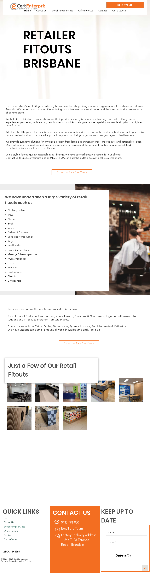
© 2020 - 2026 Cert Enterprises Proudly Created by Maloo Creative (16, 560)
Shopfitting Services (14, 526)
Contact (8, 535)
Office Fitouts (11, 530)
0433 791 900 (57, 157)
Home (7, 518)
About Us (9, 522)
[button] (62, 9)
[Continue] (145, 568)
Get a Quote (10, 539)
